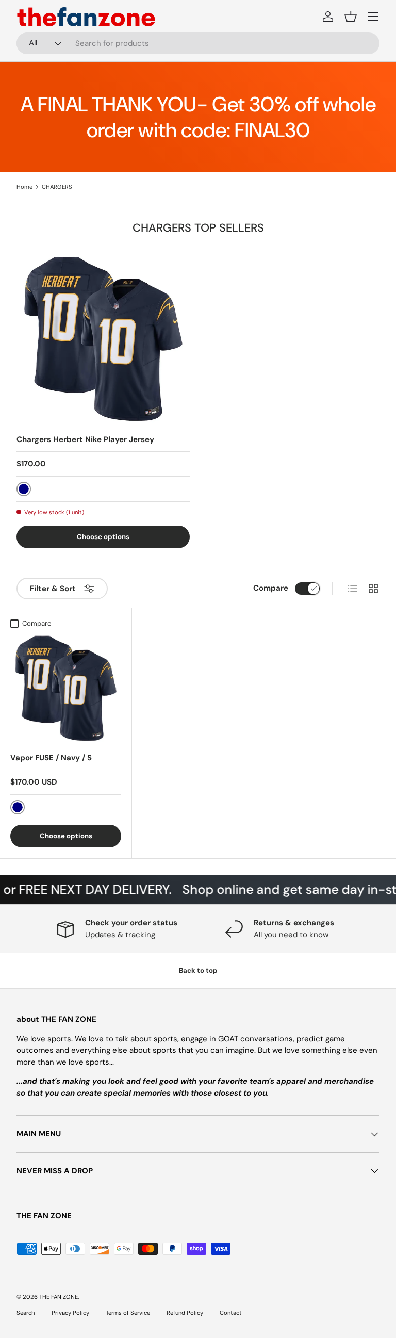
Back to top (198, 970)
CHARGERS (57, 187)
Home (24, 187)
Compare (270, 588)
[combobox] (198, 43)
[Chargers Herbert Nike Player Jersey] (103, 339)
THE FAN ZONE (58, 1296)
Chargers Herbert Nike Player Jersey (85, 439)
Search (25, 1312)
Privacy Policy (70, 1312)
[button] (350, 16)
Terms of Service (128, 1312)
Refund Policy (185, 1312)
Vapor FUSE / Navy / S (51, 758)
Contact (231, 1312)
